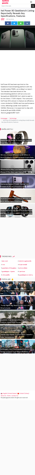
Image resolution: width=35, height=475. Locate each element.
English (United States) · (10, 393)
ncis (3, 264)
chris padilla (6, 275)
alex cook (5, 261)
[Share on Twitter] (14, 23)
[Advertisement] (17, 67)
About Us (3, 396)
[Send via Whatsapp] (21, 23)
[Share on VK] (27, 23)
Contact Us (14, 396)
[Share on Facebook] (8, 23)
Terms (9, 396)
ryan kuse (22, 271)
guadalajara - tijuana (8, 271)
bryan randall (23, 264)
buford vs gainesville (25, 261)
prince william (23, 268)
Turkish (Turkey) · (24, 393)
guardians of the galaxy (9, 268)
